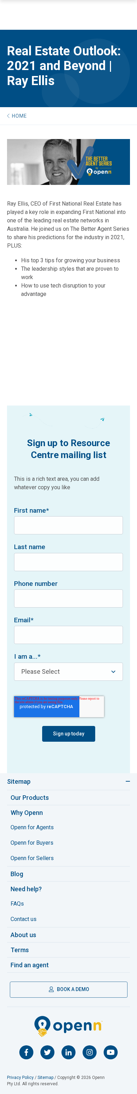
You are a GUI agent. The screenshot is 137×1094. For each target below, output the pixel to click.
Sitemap (19, 781)
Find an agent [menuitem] (30, 965)
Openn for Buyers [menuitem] (32, 842)
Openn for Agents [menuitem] (32, 827)
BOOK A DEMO (72, 989)
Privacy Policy (20, 1077)
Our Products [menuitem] (30, 797)
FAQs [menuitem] (17, 903)
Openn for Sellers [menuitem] (32, 858)
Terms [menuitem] (20, 950)
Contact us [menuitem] (24, 919)
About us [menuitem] (23, 935)
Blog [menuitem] (17, 874)
